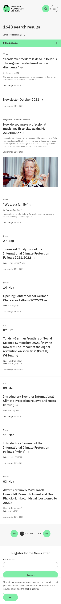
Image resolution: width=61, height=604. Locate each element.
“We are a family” (15, 204)
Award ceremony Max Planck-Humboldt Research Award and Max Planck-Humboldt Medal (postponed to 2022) (30, 496)
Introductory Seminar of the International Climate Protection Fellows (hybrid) (26, 447)
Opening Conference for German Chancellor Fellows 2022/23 (25, 298)
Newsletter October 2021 (21, 99)
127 (22, 534)
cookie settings (32, 588)
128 (27, 534)
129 (32, 534)
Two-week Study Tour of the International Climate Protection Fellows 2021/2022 (26, 253)
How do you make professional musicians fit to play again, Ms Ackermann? (24, 128)
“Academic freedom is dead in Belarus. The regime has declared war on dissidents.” (30, 63)
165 (39, 534)
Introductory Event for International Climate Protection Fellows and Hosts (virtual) (29, 400)
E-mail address (9, 559)
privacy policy (9, 588)
